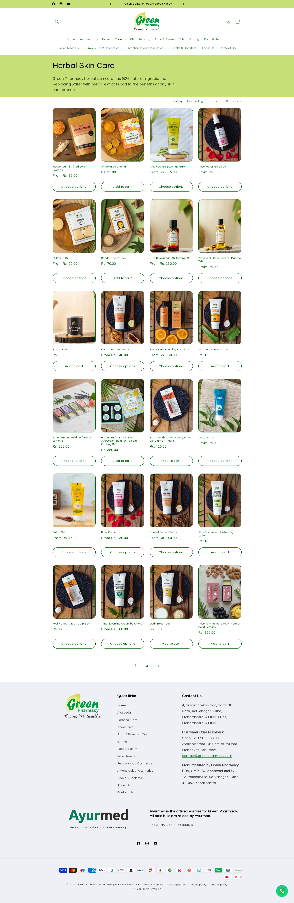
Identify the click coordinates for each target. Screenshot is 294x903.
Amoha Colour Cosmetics (135, 770)
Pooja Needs (126, 756)
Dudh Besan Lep (160, 623)
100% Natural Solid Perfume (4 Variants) (72, 439)
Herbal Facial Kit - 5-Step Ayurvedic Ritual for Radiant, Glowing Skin (119, 441)
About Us (124, 785)
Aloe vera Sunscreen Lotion (215, 349)
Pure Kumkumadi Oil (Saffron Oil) (170, 258)
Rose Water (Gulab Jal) (212, 166)
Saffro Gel (59, 532)
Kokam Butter (61, 349)
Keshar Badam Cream (115, 349)
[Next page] (158, 665)
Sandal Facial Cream (163, 532)
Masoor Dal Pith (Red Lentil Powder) (70, 168)
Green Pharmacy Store (91, 884)
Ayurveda (124, 712)
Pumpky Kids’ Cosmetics (134, 763)
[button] (57, 21)
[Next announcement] (183, 4)
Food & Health (127, 748)
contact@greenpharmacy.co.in (207, 756)
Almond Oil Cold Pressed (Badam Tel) (219, 260)
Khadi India (125, 727)
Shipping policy (176, 885)
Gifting (122, 741)
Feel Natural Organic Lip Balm (72, 623)
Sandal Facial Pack (113, 258)
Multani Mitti (60, 258)
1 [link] (136, 666)
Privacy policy (218, 885)
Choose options (74, 186)
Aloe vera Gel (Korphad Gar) (167, 166)
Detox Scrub (206, 437)
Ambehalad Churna (113, 166)
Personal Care (127, 720)
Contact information (149, 889)
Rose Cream (109, 532)
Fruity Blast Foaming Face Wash (170, 349)
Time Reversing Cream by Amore (121, 623)
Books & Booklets (129, 778)
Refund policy (198, 885)
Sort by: (178, 101)
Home (121, 705)
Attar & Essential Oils (132, 734)
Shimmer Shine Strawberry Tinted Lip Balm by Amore (171, 439)
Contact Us (125, 792)
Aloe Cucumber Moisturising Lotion (216, 534)
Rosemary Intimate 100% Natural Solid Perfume (219, 625)
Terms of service (153, 885)
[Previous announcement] (110, 4)
